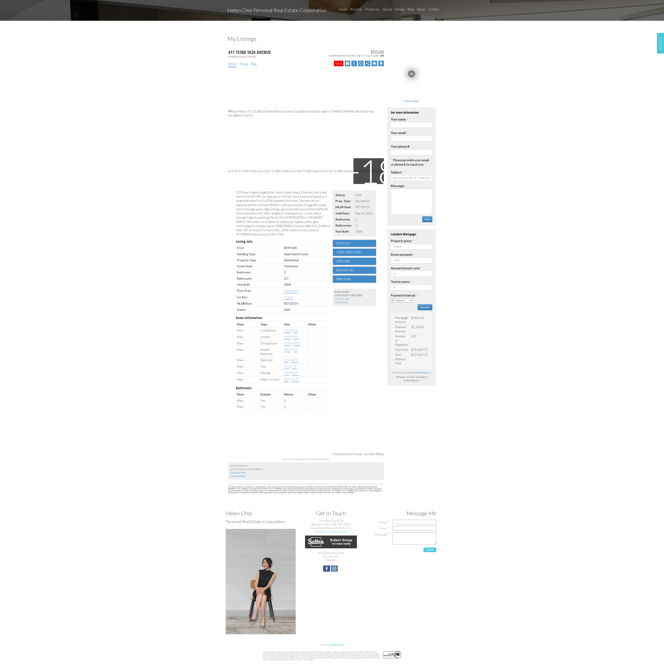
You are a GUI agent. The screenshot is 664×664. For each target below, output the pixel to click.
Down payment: (402, 254)
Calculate (425, 307)
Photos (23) (343, 243)
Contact (433, 9)
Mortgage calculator (356, 270)
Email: (383, 528)
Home (343, 9)
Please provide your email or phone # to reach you (410, 162)
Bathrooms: (244, 388)
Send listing (343, 261)
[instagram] (335, 569)
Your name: (398, 119)
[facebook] (327, 569)
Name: (383, 522)
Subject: (396, 172)
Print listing (343, 279)
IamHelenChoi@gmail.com (331, 531)
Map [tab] (254, 63)
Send (427, 219)
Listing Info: (244, 241)
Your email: (398, 133)
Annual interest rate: (405, 268)
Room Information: (249, 317)
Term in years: (400, 282)
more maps (411, 101)
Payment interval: (403, 295)
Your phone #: (400, 146)
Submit (430, 549)
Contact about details (349, 252)
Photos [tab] (244, 63)
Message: (398, 186)
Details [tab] (232, 63)
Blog (410, 9)
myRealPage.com (423, 372)
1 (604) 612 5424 (342, 299)
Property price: (401, 241)
